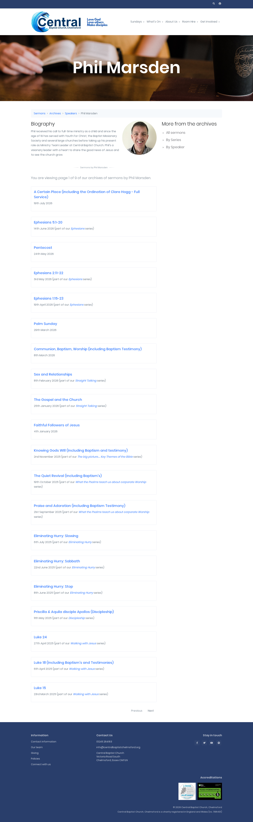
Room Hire (189, 22)
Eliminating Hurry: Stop (53, 586)
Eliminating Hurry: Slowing (56, 535)
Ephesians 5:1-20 (48, 222)
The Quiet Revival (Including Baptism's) (68, 475)
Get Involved (209, 22)
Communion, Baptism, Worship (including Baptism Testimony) (88, 349)
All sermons (175, 132)
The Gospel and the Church (58, 399)
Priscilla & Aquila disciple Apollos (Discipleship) (74, 611)
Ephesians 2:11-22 (48, 272)
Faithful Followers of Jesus (57, 425)
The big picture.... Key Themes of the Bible (105, 457)
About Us (171, 22)
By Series (173, 139)
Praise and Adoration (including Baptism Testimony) (79, 505)
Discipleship (76, 618)
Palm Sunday (45, 323)
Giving (35, 753)
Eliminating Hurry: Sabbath (57, 561)
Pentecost (43, 247)
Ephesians (78, 229)
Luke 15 (40, 687)
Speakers (71, 113)
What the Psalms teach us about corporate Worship (110, 482)
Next (151, 711)
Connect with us (41, 764)
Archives (55, 113)
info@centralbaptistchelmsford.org (118, 747)
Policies (35, 758)
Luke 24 (40, 637)
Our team (37, 747)
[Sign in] (220, 4)
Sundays (136, 22)
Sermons (39, 113)
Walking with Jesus (83, 643)
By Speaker (175, 147)
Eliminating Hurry (80, 542)
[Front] (74, 22)
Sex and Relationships (53, 374)
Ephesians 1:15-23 (49, 298)
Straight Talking (85, 381)
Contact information (43, 741)
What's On (154, 22)
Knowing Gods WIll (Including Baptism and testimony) (81, 450)
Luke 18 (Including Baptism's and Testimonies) (74, 662)
